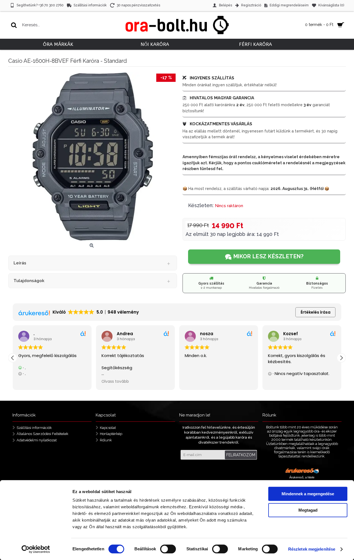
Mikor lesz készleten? (268, 256)
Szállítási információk (34, 427)
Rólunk (106, 440)
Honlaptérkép (111, 434)
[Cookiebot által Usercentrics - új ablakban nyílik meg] (36, 549)
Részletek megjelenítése (311, 549)
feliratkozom (240, 455)
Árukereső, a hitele (301, 477)
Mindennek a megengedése (308, 493)
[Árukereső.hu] (302, 471)
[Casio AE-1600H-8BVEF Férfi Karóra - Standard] (92, 156)
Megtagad (307, 510)
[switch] (168, 549)
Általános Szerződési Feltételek (42, 434)
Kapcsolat (108, 427)
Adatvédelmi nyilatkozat (37, 440)
